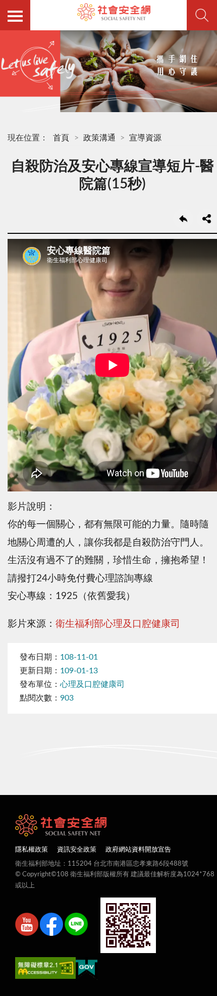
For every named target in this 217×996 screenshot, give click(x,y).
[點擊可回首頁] (113, 12)
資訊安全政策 (76, 849)
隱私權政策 (31, 849)
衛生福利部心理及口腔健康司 (118, 624)
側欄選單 (15, 15)
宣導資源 (145, 138)
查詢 (202, 15)
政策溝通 (99, 138)
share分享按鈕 (207, 219)
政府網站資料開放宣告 (138, 849)
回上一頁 (183, 219)
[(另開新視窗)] (26, 926)
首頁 (61, 138)
